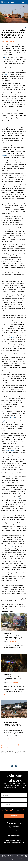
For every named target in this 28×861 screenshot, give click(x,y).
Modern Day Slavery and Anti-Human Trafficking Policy (14, 842)
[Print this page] (25, 26)
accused (12, 515)
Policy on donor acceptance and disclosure (14, 840)
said (10, 347)
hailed (6, 95)
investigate (19, 230)
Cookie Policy (17, 830)
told (8, 100)
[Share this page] (16, 766)
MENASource (4, 27)
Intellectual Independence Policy (14, 835)
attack (5, 57)
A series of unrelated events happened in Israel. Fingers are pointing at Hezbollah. (14, 637)
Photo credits (19, 845)
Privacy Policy (10, 830)
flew (11, 543)
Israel (5, 649)
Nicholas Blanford (8, 41)
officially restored (10, 450)
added (12, 337)
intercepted (8, 74)
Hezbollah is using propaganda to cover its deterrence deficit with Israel (14, 724)
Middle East (12, 738)
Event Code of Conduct (10, 845)
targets (3, 421)
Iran (5, 694)
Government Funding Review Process (14, 837)
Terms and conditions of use (14, 833)
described (12, 417)
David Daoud (13, 641)
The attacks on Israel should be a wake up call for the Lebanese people (14, 678)
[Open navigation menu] (26, 2)
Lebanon (10, 649)
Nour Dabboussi (14, 682)
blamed (8, 110)
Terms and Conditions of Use (11, 810)
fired (13, 547)
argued (4, 155)
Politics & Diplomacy (6, 747)
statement (17, 499)
